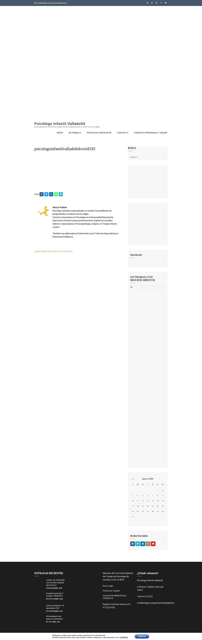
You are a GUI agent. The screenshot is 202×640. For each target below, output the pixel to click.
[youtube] (166, 3)
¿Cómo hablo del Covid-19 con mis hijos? (53, 251)
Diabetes (129, 573)
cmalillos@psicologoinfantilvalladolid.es (51, 3)
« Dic (132, 479)
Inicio (60, 132)
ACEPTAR (142, 636)
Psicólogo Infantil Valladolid (59, 123)
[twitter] (152, 3)
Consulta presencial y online (150, 132)
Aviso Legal (108, 586)
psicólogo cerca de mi (99, 132)
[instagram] (161, 3)
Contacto (122, 132)
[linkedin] (157, 3)
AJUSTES (124, 637)
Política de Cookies (111, 591)
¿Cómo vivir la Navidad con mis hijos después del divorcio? (55, 582)
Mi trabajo (75, 132)
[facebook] (147, 3)
